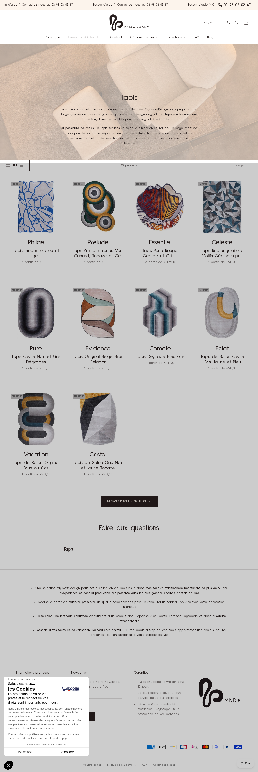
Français (208, 22)
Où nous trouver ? (144, 37)
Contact (116, 37)
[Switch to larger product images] (8, 165)
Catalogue (52, 37)
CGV (144, 765)
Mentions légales (92, 765)
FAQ (196, 37)
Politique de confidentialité (121, 765)
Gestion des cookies (164, 765)
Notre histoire (176, 37)
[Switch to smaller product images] (15, 165)
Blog (210, 37)
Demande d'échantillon (85, 37)
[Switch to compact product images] (21, 165)
